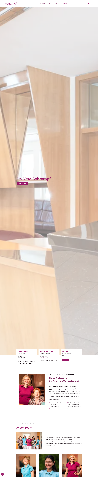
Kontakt (65, 3)
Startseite (42, 3)
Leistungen (57, 3)
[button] (2, 474)
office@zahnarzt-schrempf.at (47, 357)
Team (49, 3)
